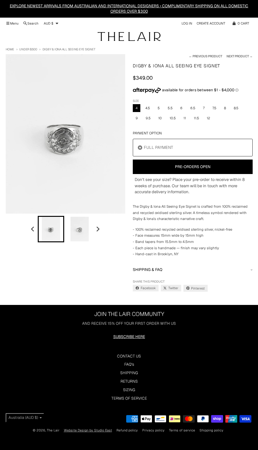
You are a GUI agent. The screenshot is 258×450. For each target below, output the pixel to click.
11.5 (196, 118)
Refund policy (127, 430)
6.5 (192, 108)
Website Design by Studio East (88, 430)
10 (160, 118)
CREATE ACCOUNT (211, 23)
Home (10, 49)
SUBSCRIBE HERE (129, 336)
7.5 (214, 108)
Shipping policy (211, 430)
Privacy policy (153, 430)
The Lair (53, 430)
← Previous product (205, 56)
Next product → (240, 56)
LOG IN (187, 23)
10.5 (173, 118)
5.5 (170, 108)
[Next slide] (98, 229)
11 (184, 118)
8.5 (236, 108)
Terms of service (182, 430)
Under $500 (28, 49)
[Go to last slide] (33, 229)
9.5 (148, 118)
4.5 (147, 108)
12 (208, 118)
